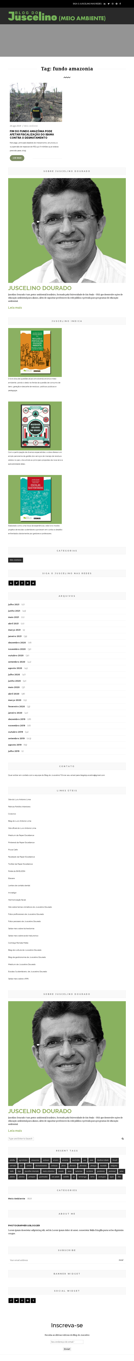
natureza (78, 1171)
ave (84, 1160)
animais (46, 1160)
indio (12, 1171)
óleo (119, 1177)
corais (29, 1166)
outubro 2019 (15, 732)
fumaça (93, 1166)
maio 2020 (14, 687)
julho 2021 (13, 604)
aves (91, 1160)
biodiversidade (103, 1160)
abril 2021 (13, 623)
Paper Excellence (26, 835)
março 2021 (14, 630)
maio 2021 (13, 617)
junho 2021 (14, 611)
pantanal (112, 1171)
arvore (55, 1160)
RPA (27, 979)
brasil (115, 1160)
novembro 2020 (17, 649)
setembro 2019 (16, 738)
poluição (32, 1177)
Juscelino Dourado (43, 907)
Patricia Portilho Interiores (19, 806)
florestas (83, 1166)
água (112, 1177)
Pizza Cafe (13, 850)
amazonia (35, 1160)
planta (12, 1177)
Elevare (11, 878)
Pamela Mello (22, 943)
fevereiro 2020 (16, 706)
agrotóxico (23, 1160)
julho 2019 (13, 751)
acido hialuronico (31, 936)
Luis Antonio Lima (23, 799)
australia (75, 1160)
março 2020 (14, 700)
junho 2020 (14, 681)
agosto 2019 (14, 745)
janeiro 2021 (15, 636)
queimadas (43, 1177)
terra (92, 1177)
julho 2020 (14, 674)
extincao (54, 1166)
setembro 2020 (16, 662)
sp (74, 1177)
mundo (61, 1171)
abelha (12, 1160)
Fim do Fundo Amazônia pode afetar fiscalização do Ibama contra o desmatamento (32, 134)
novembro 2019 (16, 725)
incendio (103, 1166)
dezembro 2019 (16, 719)
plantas (22, 1177)
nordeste (89, 1171)
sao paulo (55, 1177)
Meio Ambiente (31, 126)
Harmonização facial (17, 900)
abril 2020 (13, 694)
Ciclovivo (12, 814)
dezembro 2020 (17, 642)
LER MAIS (17, 158)
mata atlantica (48, 1171)
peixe (122, 1171)
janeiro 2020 (15, 713)
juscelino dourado (32, 1171)
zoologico (102, 1177)
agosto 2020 (15, 668)
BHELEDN (20, 871)
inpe (19, 1171)
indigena (114, 1166)
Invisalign (12, 893)
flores (63, 1166)
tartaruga (82, 1177)
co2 (21, 1166)
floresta (73, 1166)
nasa (69, 1171)
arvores (65, 1160)
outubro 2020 (16, 655)
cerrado (13, 1166)
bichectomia (29, 928)
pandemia (101, 1171)
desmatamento (41, 1166)
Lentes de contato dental (19, 885)
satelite (66, 1177)
